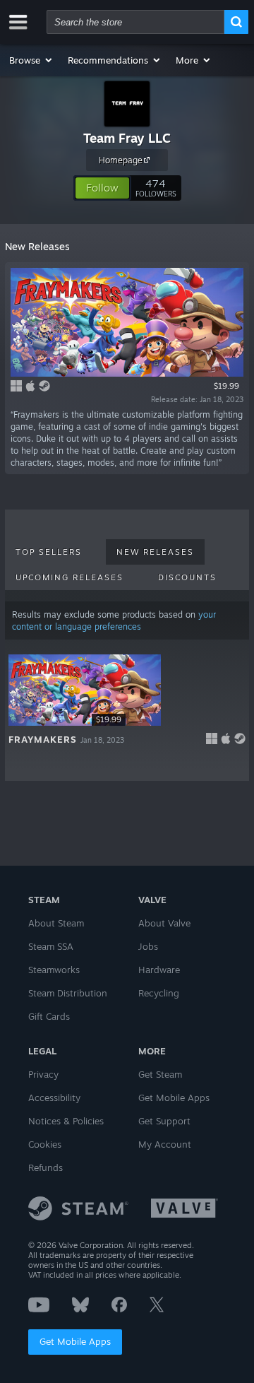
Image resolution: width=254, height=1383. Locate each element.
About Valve (164, 923)
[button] (31, 60)
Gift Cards (49, 1016)
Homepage (121, 160)
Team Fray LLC (127, 138)
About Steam (56, 923)
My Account (164, 1144)
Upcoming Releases (69, 577)
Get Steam (160, 1074)
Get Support (164, 1120)
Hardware (159, 969)
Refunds (45, 1167)
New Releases (155, 552)
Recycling (158, 993)
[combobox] (135, 22)
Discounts (187, 577)
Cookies (44, 1144)
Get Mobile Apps (75, 1341)
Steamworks (54, 969)
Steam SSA (50, 946)
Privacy (43, 1074)
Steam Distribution (67, 993)
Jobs (148, 946)
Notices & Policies (66, 1120)
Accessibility (54, 1097)
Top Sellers (49, 552)
